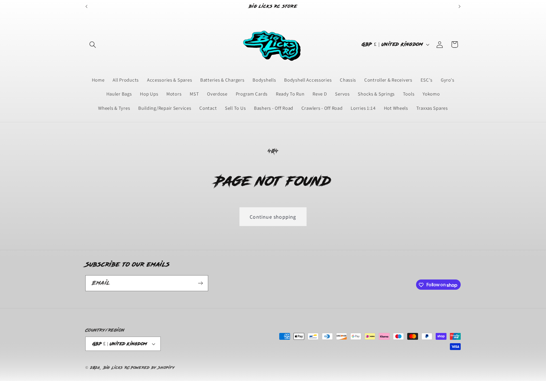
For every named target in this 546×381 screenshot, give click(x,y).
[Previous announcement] (86, 6)
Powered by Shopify (153, 367)
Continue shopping (273, 217)
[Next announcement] (459, 6)
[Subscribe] (200, 283)
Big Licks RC (117, 367)
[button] (92, 44)
